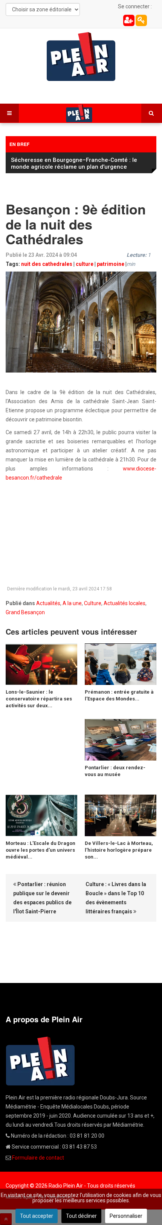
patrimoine (110, 264)
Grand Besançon (25, 612)
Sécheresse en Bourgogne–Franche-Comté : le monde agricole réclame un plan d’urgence (74, 163)
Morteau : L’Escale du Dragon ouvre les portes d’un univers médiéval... (40, 850)
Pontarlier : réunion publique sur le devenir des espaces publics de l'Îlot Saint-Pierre (42, 897)
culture (84, 264)
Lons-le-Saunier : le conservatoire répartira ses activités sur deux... (39, 698)
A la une (72, 603)
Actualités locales (124, 603)
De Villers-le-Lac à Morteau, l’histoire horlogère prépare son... (119, 850)
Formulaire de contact (38, 1158)
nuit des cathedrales (46, 264)
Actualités (48, 603)
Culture (92, 603)
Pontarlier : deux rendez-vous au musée (115, 771)
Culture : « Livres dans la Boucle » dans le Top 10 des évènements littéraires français (116, 897)
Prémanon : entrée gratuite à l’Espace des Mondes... (119, 695)
